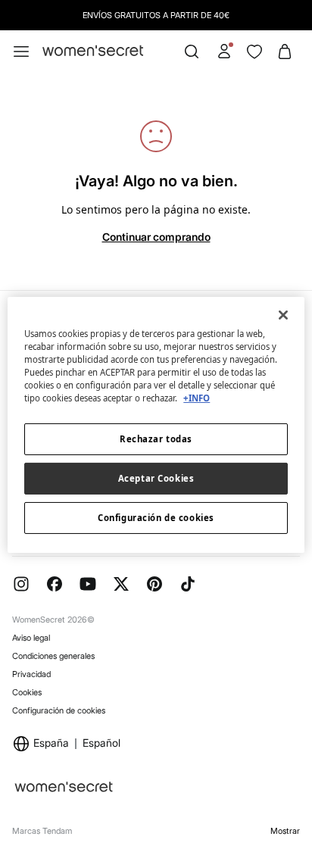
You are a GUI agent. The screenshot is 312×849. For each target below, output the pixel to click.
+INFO (196, 398)
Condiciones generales (53, 656)
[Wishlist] (254, 51)
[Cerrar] (283, 314)
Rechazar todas (156, 439)
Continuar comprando (156, 236)
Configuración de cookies (58, 710)
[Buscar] (191, 51)
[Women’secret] (92, 51)
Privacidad (31, 674)
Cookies (27, 692)
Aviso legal (31, 637)
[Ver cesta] (285, 51)
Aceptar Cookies (156, 478)
